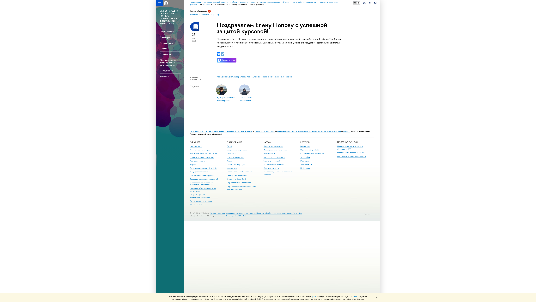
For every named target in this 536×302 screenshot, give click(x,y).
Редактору (367, 214)
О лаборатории (167, 31)
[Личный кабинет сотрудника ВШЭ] (370, 3)
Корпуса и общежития (199, 161)
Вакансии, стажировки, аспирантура (205, 14)
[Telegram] (222, 54)
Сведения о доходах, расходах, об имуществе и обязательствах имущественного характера (204, 182)
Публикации (165, 54)
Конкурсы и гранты (271, 168)
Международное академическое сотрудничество (168, 62)
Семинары (165, 37)
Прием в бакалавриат (235, 157)
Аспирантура (232, 168)
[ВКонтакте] (218, 54)
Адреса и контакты (217, 213)
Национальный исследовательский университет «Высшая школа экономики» (221, 131)
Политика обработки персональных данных (274, 213)
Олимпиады (231, 153)
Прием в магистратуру (236, 164)
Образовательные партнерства (239, 182)
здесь (314, 297)
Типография (305, 157)
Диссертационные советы (274, 157)
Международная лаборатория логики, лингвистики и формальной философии (254, 76)
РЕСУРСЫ (305, 142)
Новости (346, 131)
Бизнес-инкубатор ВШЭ (236, 179)
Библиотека (305, 146)
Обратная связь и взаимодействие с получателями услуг (241, 187)
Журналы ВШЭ (306, 164)
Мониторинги (269, 153)
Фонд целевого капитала (200, 172)
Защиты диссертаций (272, 161)
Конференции (166, 43)
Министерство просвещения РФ (350, 152)
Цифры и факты (196, 146)
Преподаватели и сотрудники (202, 157)
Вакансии (164, 76)
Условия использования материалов (241, 213)
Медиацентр (305, 161)
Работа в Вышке (196, 205)
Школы (163, 48)
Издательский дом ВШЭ (309, 150)
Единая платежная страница (201, 201)
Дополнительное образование (239, 172)
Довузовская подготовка (237, 150)
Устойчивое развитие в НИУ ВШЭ (203, 153)
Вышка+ (230, 161)
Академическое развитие (274, 164)
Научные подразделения (265, 131)
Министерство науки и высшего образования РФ (350, 147)
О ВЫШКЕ (195, 142)
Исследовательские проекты (275, 150)
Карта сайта (297, 213)
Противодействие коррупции (202, 175)
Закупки (193, 164)
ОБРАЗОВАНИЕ (234, 142)
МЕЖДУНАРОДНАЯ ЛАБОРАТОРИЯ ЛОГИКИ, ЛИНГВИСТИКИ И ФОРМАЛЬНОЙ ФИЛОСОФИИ (169, 17)
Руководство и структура (200, 150)
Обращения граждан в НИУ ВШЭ (203, 168)
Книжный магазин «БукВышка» (312, 153)
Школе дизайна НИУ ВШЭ (236, 216)
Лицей (229, 146)
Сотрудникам (166, 70)
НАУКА (267, 142)
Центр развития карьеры (237, 175)
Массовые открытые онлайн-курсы (351, 156)
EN (358, 3)
